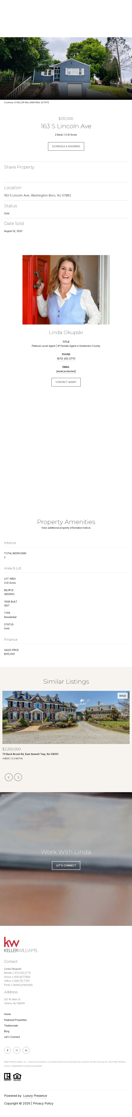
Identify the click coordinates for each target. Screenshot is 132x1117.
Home (7, 1014)
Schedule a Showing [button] (66, 146)
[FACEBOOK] (7, 1050)
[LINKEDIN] (26, 1050)
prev (9, 777)
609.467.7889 (22, 976)
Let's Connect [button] (66, 865)
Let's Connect (12, 1037)
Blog (6, 1031)
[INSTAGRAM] (16, 1050)
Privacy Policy (43, 1103)
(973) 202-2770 (66, 358)
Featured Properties (15, 1019)
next (18, 777)
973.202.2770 (23, 972)
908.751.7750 (22, 980)
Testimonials (11, 1025)
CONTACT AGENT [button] (66, 382)
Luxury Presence (35, 1095)
